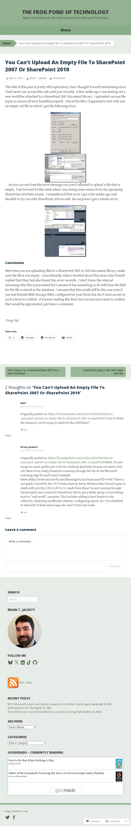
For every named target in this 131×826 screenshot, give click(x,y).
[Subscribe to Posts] (13, 682)
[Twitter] (7, 817)
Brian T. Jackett (38, 78)
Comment (114, 566)
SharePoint (59, 78)
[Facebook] (13, 817)
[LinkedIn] (22, 662)
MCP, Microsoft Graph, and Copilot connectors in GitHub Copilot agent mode (53, 704)
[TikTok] (29, 662)
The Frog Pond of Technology (65, 12)
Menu (65, 30)
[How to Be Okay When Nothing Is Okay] (119, 763)
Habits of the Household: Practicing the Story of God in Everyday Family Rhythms (56, 773)
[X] (16, 662)
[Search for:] (23, 599)
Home (7, 43)
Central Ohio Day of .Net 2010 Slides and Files (103, 372)
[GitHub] (35, 662)
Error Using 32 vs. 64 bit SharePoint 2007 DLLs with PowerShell (33, 372)
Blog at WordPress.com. (16, 811)
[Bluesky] (10, 662)
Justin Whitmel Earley (19, 776)
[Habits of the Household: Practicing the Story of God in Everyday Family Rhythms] (119, 776)
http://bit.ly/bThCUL (53, 488)
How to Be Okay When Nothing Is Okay (31, 760)
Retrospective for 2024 (21, 708)
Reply (8, 435)
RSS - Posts (25, 682)
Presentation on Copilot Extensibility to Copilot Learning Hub (44, 712)
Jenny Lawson (16, 764)
